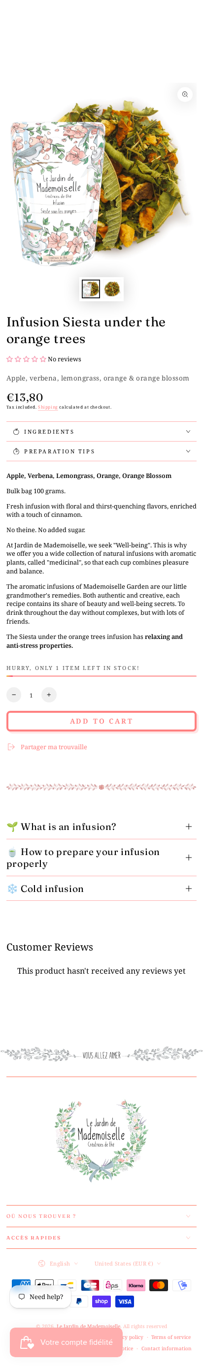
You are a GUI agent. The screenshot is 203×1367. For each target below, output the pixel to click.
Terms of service (171, 1337)
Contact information (166, 1348)
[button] (27, 358)
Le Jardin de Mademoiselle (88, 1326)
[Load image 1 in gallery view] (91, 289)
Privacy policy (126, 1337)
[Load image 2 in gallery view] (112, 289)
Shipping (48, 407)
